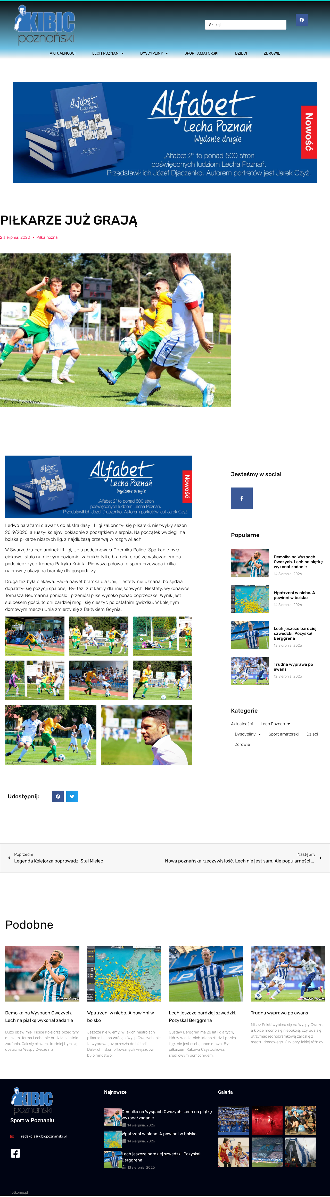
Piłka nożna (47, 237)
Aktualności (63, 53)
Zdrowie (272, 53)
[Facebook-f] (242, 498)
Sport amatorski (201, 53)
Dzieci (241, 53)
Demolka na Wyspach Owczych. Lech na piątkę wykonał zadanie (298, 561)
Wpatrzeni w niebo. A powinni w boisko (294, 595)
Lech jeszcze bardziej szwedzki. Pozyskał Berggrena (295, 633)
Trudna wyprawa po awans (279, 1013)
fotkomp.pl (19, 1192)
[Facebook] (302, 20)
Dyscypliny (151, 53)
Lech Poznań (105, 53)
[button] (58, 796)
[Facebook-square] (15, 1153)
